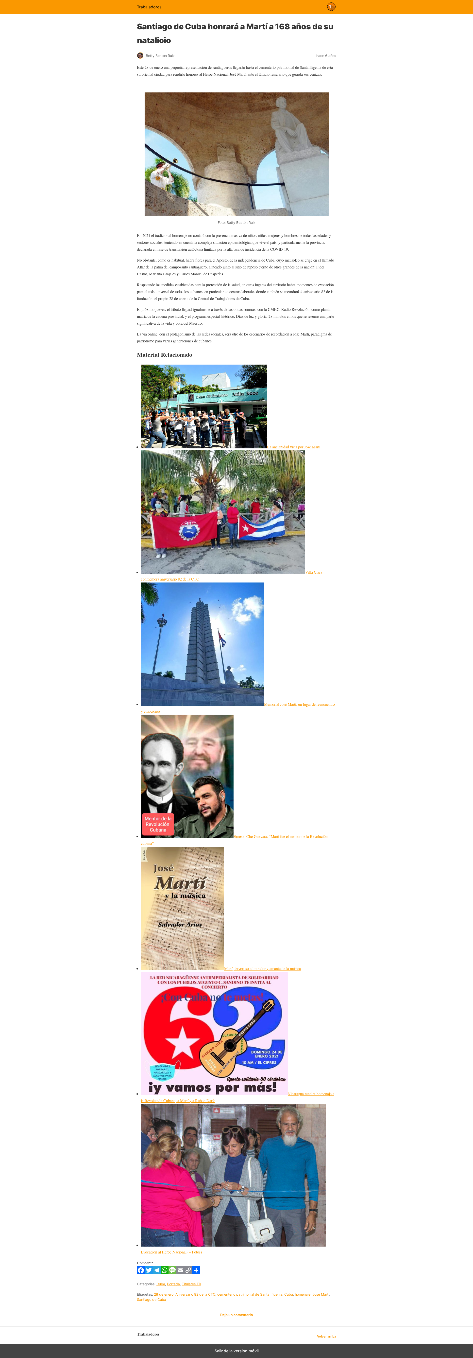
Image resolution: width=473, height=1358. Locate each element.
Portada (173, 1284)
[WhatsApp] (165, 1272)
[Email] (180, 1272)
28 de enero (163, 1294)
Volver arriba (326, 1336)
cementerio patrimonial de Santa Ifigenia (249, 1294)
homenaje (302, 1294)
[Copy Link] (188, 1272)
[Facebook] (141, 1272)
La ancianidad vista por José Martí (293, 446)
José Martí (320, 1294)
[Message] (172, 1272)
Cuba (160, 1284)
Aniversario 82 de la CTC (195, 1294)
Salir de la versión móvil (237, 1350)
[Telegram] (157, 1272)
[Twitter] (149, 1272)
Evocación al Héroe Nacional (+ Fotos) (171, 1251)
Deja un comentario (236, 1315)
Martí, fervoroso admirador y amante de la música (262, 968)
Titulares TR (191, 1284)
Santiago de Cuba (151, 1299)
